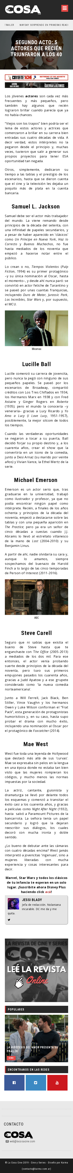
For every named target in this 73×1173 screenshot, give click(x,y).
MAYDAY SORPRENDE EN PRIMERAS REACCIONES (34, 25)
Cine (11, 1058)
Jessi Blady (32, 900)
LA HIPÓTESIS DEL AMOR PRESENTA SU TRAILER (32, 1049)
